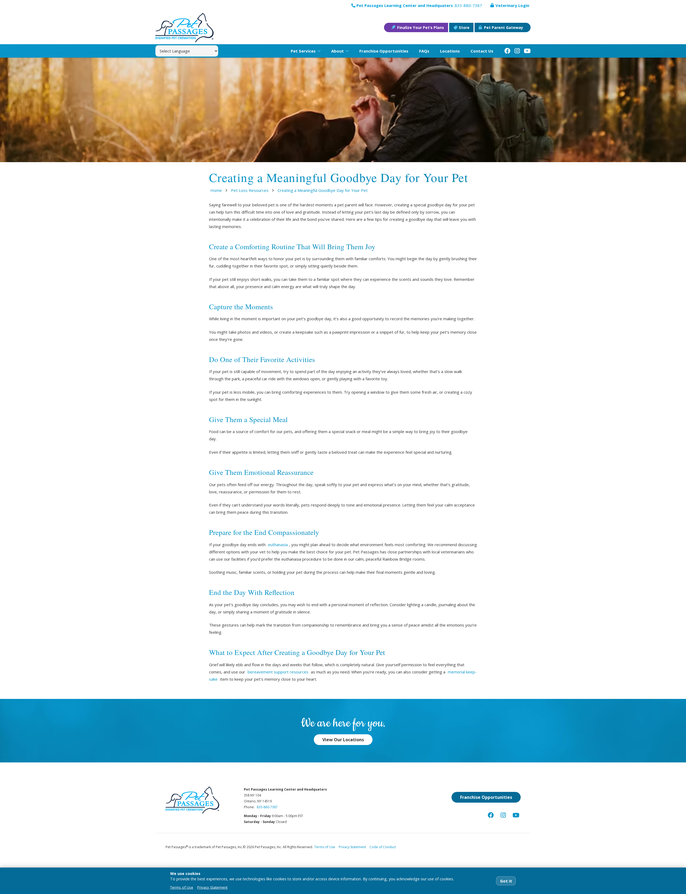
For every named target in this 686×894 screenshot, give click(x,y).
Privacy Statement (352, 847)
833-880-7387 (267, 807)
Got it (506, 881)
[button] (318, 51)
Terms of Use (324, 847)
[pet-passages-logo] (184, 27)
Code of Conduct (383, 847)
